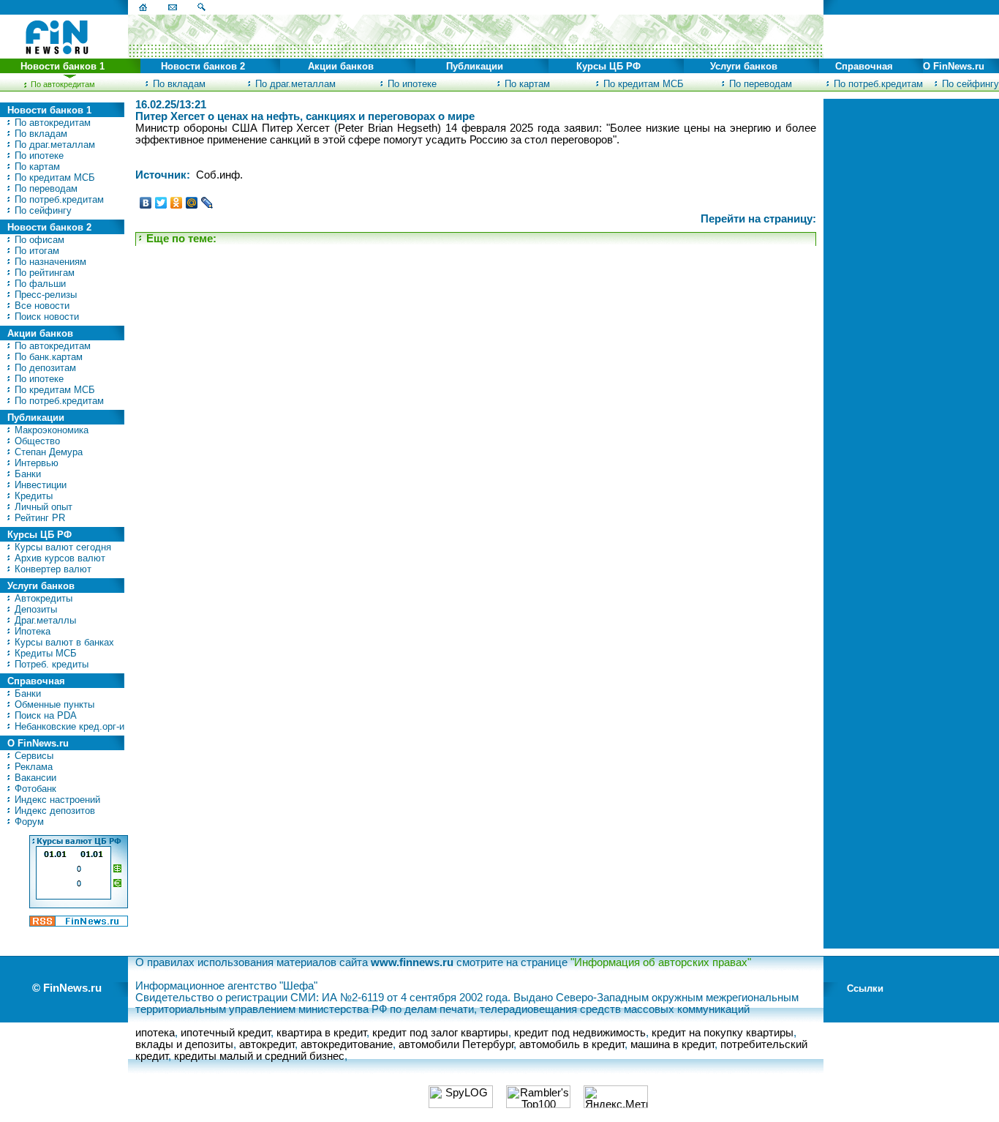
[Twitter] (161, 202)
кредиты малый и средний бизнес (259, 1056)
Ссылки (865, 988)
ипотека (155, 1033)
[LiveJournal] (207, 202)
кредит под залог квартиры (440, 1033)
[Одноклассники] (176, 202)
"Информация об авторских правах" (660, 962)
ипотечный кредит (226, 1033)
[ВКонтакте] (146, 202)
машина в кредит (672, 1044)
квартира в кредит (321, 1033)
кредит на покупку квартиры (722, 1033)
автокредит (267, 1044)
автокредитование (347, 1044)
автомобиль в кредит (572, 1044)
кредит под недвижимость (580, 1033)
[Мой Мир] (192, 202)
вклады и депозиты (184, 1044)
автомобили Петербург (456, 1044)
